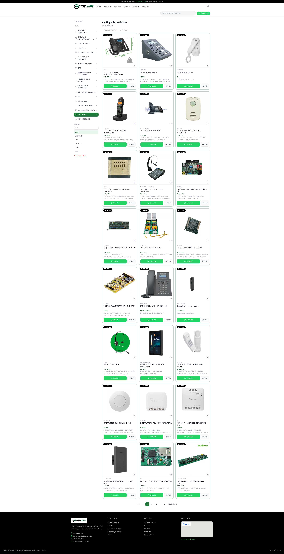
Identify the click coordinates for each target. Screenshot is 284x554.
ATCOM (77, 151)
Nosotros (135, 7)
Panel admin (149, 535)
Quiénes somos (150, 522)
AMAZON (78, 143)
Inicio (99, 7)
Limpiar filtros (81, 155)
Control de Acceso (114, 529)
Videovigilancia (113, 522)
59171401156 (141, 1)
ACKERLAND (79, 136)
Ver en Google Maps (189, 539)
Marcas (126, 7)
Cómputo (111, 535)
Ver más (131, 86)
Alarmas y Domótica (115, 532)
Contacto (145, 7)
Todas (77, 26)
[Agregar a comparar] (134, 65)
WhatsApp (205, 13)
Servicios (117, 7)
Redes (110, 525)
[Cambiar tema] (208, 6)
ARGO (77, 147)
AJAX (76, 140)
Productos (107, 7)
